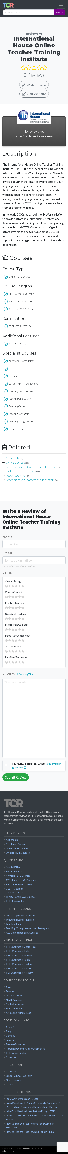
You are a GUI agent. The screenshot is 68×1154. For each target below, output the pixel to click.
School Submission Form (19, 1075)
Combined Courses (16, 843)
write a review (43, 136)
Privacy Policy (8, 1151)
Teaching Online (15, 475)
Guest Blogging (14, 1079)
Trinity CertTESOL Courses (21, 896)
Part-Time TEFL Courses (21, 471)
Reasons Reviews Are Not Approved (25, 1048)
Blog (8, 1031)
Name (7, 536)
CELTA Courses (14, 888)
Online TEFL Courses (17, 848)
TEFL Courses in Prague (19, 955)
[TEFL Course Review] (8, 5)
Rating (8, 573)
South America (14, 1008)
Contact (10, 1035)
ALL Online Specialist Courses (22, 932)
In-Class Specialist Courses (20, 915)
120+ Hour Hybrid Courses (21, 879)
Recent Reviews (14, 871)
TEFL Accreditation (16, 1052)
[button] (25, 674)
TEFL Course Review (21, 1148)
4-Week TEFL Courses (18, 875)
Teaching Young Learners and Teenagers (30, 480)
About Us (11, 1026)
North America (14, 999)
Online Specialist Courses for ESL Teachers (32, 467)
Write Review (36, 85)
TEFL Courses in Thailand (19, 963)
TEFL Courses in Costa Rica (21, 946)
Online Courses (15, 462)
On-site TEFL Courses (18, 852)
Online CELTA (15, 892)
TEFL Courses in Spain (18, 959)
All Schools (12, 458)
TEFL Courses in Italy (17, 951)
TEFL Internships (15, 901)
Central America (15, 1004)
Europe (10, 991)
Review (8, 674)
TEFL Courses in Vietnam (19, 972)
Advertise (11, 1057)
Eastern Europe (14, 995)
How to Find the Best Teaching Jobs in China (30, 1131)
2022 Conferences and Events (22, 1098)
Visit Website (36, 94)
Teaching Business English (20, 919)
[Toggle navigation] (61, 5)
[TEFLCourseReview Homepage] (34, 804)
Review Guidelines (16, 1044)
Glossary (10, 1039)
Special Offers (13, 866)
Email (7, 553)
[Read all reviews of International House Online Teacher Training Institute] (34, 67)
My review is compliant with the (29, 763)
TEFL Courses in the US (18, 968)
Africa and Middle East (18, 1012)
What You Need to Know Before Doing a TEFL (31, 1111)
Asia (8, 986)
